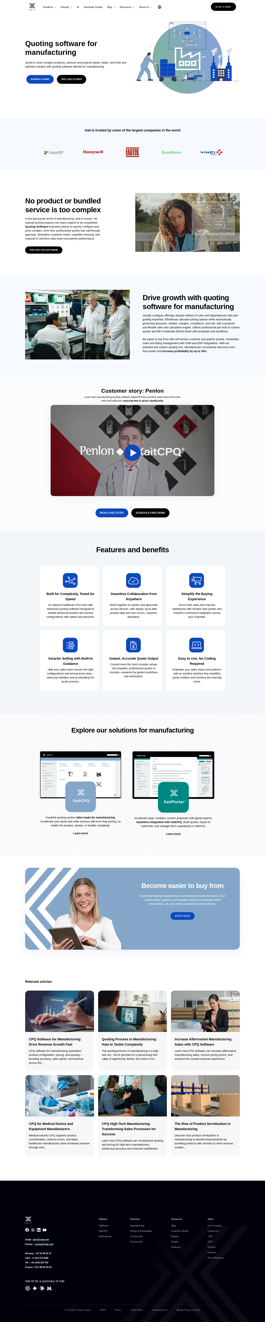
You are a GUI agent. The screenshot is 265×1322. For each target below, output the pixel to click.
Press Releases (216, 1257)
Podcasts (176, 1247)
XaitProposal (105, 1236)
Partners (212, 1252)
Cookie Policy (137, 1310)
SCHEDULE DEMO (40, 79)
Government (136, 1241)
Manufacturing (137, 1225)
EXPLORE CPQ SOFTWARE (44, 250)
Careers (212, 1247)
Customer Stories (93, 7)
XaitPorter (103, 1225)
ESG (210, 1241)
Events (174, 1241)
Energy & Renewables (141, 1231)
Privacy (118, 1310)
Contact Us (213, 1231)
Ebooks (175, 1236)
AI (78, 7)
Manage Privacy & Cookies (188, 1310)
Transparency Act (159, 1310)
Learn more (80, 833)
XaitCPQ (103, 1231)
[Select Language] (159, 7)
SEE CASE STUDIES (71, 79)
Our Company (215, 1225)
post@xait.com (41, 1239)
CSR (210, 1236)
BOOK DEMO (182, 916)
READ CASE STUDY (112, 513)
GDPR (103, 1310)
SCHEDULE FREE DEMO (150, 513)
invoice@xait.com (44, 1244)
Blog (173, 1225)
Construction (136, 1236)
